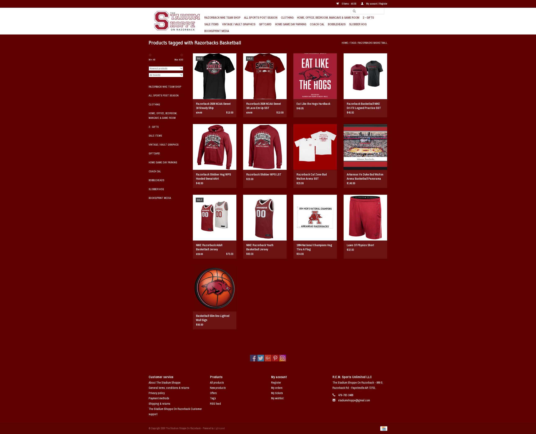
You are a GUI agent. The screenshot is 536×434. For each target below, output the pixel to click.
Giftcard (265, 24)
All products (217, 382)
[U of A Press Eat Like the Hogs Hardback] (315, 76)
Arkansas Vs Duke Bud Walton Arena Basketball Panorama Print (365, 177)
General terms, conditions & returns (169, 388)
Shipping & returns (159, 404)
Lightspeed (219, 428)
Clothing (287, 17)
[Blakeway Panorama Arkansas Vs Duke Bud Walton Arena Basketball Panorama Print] (365, 147)
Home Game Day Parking (290, 24)
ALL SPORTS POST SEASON (260, 17)
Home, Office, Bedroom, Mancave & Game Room (328, 17)
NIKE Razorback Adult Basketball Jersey (209, 247)
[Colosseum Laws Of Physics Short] (365, 218)
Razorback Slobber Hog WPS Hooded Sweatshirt (213, 177)
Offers (213, 393)
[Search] (353, 11)
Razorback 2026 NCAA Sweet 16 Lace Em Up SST (263, 106)
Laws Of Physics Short (360, 245)
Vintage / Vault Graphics (238, 24)
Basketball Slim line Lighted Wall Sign (212, 318)
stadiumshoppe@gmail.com (354, 400)
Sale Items (211, 24)
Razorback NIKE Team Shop (222, 17)
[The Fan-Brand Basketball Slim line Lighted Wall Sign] (215, 288)
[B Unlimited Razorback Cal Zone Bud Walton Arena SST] (315, 147)
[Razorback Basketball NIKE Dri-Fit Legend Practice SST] (365, 76)
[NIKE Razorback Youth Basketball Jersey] (265, 218)
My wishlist (277, 398)
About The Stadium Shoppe (164, 382)
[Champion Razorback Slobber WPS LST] (265, 147)
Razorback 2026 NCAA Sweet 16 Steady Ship (213, 106)
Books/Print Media (216, 31)
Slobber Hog (358, 24)
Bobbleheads (337, 24)
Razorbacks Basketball (372, 43)
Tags (353, 43)
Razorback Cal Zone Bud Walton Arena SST (311, 177)
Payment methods (159, 398)
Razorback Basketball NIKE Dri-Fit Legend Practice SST (364, 106)
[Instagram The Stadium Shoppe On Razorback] (282, 358)
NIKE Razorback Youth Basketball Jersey (259, 247)
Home (345, 43)
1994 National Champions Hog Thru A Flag (314, 247)
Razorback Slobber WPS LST (263, 174)
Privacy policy (157, 393)
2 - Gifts (368, 17)
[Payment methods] (383, 428)
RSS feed (215, 404)
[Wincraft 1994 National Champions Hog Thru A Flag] (315, 218)
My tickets (277, 393)
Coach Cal (317, 24)
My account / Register (376, 3)
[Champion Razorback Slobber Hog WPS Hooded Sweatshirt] (215, 147)
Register (276, 382)
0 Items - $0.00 (349, 3)
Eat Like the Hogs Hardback (313, 104)
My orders (276, 388)
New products (218, 388)
